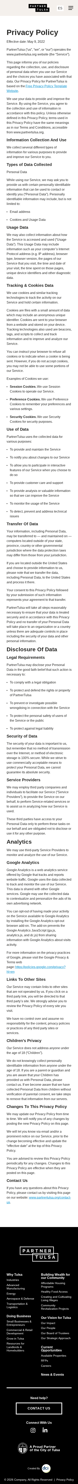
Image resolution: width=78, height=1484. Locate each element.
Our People (48, 1328)
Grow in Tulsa (15, 1338)
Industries (13, 1279)
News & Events (52, 1374)
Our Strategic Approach (56, 1338)
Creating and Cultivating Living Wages (56, 1298)
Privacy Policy (65, 1479)
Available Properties (53, 1355)
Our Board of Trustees (55, 1333)
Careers (46, 1365)
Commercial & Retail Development (19, 1331)
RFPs (44, 1360)
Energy (11, 1293)
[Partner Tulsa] (39, 8)
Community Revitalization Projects (55, 1307)
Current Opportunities (51, 1349)
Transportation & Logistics (17, 1305)
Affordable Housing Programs (53, 1284)
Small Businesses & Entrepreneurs (19, 1323)
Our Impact (48, 1323)
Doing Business (19, 1316)
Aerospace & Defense (20, 1298)
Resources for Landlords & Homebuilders (15, 1347)
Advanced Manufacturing (16, 1286)
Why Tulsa (14, 1274)
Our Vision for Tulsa (56, 1317)
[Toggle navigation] (70, 8)
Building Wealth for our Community (55, 1276)
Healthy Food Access (54, 1291)
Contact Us (39, 1408)
